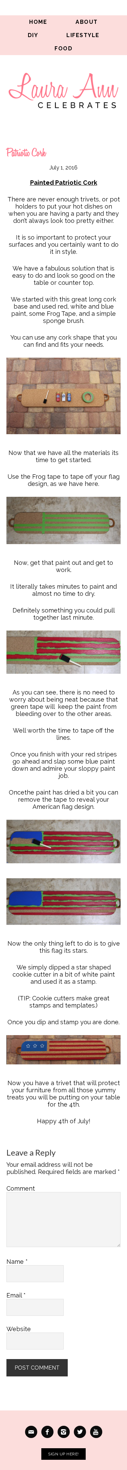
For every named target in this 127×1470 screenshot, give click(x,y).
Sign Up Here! (63, 1454)
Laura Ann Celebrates (63, 90)
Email (16, 1295)
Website (18, 1329)
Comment (20, 1188)
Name (17, 1261)
